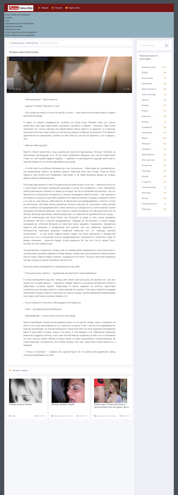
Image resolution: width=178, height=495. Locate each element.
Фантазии (154, 193)
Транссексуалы (154, 187)
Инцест (154, 111)
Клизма (154, 122)
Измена (154, 105)
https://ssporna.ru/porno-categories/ (21, 32)
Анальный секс (17, 59)
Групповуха (154, 83)
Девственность (30, 59)
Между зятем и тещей (63, 404)
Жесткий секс (154, 160)
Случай (154, 176)
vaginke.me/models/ (14, 26)
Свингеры (154, 171)
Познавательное (154, 204)
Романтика (154, 165)
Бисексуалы (154, 78)
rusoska (8, 18)
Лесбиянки (154, 133)
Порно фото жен (12, 29)
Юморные (154, 209)
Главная (44, 8)
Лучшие (58, 8)
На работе (154, 149)
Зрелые (154, 100)
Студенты (154, 182)
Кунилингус (154, 127)
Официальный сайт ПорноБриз (19, 23)
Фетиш (154, 198)
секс (7, 20)
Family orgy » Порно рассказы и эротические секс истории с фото (111, 405)
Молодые (154, 143)
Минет (154, 138)
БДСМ (154, 72)
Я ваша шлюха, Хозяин (20, 404)
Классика (42, 59)
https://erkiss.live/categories (17, 15)
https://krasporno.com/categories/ (20, 35)
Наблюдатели (154, 154)
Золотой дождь (154, 94)
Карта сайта (74, 8)
